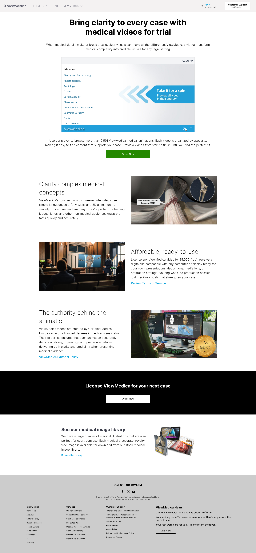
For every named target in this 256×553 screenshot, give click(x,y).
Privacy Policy (112, 525)
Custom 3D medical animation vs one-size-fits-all (184, 512)
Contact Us (31, 511)
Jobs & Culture (33, 527)
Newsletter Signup (114, 537)
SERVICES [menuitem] (38, 5)
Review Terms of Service (148, 283)
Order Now (128, 154)
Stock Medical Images (75, 519)
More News (165, 530)
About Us (30, 515)
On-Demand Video (74, 511)
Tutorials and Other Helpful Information (122, 511)
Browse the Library (72, 455)
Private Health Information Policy (120, 533)
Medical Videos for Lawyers (78, 527)
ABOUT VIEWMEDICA (67, 5)
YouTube (30, 543)
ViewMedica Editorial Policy (58, 357)
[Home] (15, 6)
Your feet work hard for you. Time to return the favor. (186, 524)
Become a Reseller (34, 523)
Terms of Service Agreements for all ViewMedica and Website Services (121, 516)
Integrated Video (73, 523)
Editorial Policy (33, 519)
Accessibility (111, 529)
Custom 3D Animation (75, 535)
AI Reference (32, 531)
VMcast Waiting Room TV (77, 515)
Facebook (31, 535)
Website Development (75, 539)
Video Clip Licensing (74, 531)
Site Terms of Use (113, 521)
